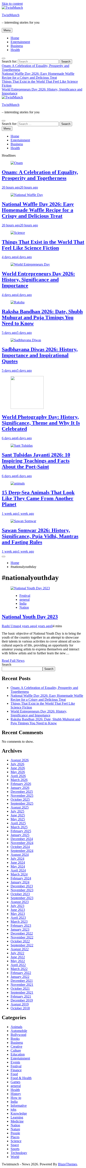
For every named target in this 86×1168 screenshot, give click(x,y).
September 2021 (22, 992)
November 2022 (22, 937)
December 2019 (22, 1000)
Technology (19, 1153)
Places (15, 1137)
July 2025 (17, 811)
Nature (15, 1129)
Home (15, 38)
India (22, 603)
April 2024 (18, 870)
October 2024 (20, 847)
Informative (19, 1105)
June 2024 (18, 862)
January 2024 (20, 882)
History (16, 1094)
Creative (16, 1046)
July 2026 (17, 764)
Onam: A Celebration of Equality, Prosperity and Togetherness (40, 175)
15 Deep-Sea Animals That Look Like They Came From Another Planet (38, 498)
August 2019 (20, 1004)
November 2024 (22, 843)
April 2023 (18, 917)
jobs (13, 1109)
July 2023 (17, 906)
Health (15, 50)
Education (18, 1054)
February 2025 (21, 831)
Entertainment (20, 42)
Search (6, 664)
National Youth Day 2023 (30, 617)
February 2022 (21, 973)
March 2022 (19, 969)
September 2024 (22, 851)
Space (15, 1145)
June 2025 (18, 815)
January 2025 (20, 835)
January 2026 (20, 788)
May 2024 (18, 866)
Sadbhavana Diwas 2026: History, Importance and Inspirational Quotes (40, 355)
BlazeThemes (67, 1164)
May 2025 (18, 819)
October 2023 (20, 894)
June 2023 (18, 910)
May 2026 (18, 772)
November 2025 (22, 795)
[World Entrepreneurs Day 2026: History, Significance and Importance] (30, 264)
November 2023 (22, 890)
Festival (24, 595)
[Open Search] (3, 58)
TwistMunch (10, 15)
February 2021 (21, 996)
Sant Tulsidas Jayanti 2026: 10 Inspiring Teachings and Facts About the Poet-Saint (36, 460)
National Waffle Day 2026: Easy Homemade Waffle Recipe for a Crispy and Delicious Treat (38, 75)
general (24, 599)
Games (15, 1082)
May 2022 (18, 961)
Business (17, 46)
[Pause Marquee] (3, 556)
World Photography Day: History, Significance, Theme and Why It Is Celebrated (41, 423)
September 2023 (22, 898)
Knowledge (19, 1113)
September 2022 (22, 945)
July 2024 (17, 858)
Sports (15, 1149)
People (15, 1133)
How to (16, 1098)
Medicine (17, 1121)
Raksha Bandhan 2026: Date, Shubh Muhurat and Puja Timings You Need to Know (42, 317)
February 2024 (21, 878)
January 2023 (20, 929)
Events (15, 1062)
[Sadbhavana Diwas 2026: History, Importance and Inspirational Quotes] (26, 340)
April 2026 (18, 776)
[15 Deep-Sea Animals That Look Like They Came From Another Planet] (18, 483)
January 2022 (20, 977)
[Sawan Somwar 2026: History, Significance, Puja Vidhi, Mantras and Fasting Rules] (23, 521)
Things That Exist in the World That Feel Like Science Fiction (43, 245)
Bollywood (18, 1035)
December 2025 (22, 791)
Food (14, 1074)
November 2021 (22, 984)
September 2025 (22, 803)
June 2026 (18, 768)
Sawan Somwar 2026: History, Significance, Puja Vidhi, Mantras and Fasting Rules (40, 536)
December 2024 (22, 839)
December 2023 (22, 886)
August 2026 (20, 760)
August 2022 (20, 949)
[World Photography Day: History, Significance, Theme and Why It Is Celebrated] (27, 408)
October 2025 (20, 799)
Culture (16, 1050)
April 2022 (18, 965)
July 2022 (17, 953)
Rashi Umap (10, 626)
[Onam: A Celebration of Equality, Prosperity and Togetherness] (17, 163)
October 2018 (20, 1008)
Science (16, 1141)
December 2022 (22, 933)
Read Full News (13, 660)
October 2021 (20, 988)
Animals (16, 1027)
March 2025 (19, 827)
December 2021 (22, 980)
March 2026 (19, 780)
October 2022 (20, 941)
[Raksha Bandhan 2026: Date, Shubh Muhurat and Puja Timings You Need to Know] (17, 302)
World (15, 1157)
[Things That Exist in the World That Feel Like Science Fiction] (18, 233)
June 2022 (18, 957)
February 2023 (21, 925)
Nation (24, 607)
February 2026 (21, 784)
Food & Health (21, 1078)
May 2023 (18, 914)
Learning (17, 1117)
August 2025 (20, 807)
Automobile (19, 1031)
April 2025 (18, 823)
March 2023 (19, 921)
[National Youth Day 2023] (30, 588)
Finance (16, 1070)
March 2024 (19, 874)
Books (15, 1038)
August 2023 (20, 902)
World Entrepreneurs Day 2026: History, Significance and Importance (38, 279)
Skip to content (12, 3)
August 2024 (20, 854)
